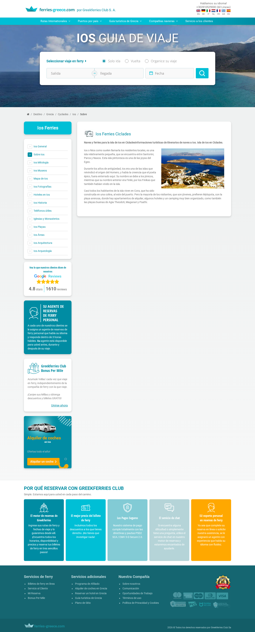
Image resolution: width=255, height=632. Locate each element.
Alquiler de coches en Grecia (91, 588)
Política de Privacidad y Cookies (140, 603)
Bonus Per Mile (36, 598)
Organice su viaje (164, 61)
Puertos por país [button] (88, 21)
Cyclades (63, 114)
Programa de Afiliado (87, 583)
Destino (37, 114)
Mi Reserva (34, 593)
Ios (74, 114)
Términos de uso (131, 598)
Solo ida (114, 61)
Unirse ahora (59, 405)
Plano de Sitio (83, 603)
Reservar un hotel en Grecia (91, 593)
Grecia (50, 114)
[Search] (202, 73)
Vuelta (135, 61)
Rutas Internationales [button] (54, 21)
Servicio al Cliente (38, 588)
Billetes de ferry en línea (41, 583)
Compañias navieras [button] (162, 21)
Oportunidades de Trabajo (137, 593)
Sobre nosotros (131, 583)
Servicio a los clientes (199, 21)
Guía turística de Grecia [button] (124, 21)
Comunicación (130, 588)
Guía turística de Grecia (88, 598)
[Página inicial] (28, 114)
